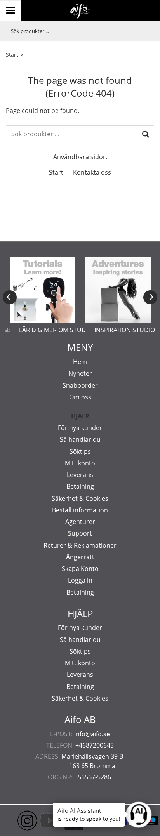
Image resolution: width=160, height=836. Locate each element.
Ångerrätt (80, 557)
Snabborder (80, 385)
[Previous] (10, 297)
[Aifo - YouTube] (38, 820)
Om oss (80, 397)
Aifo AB (80, 719)
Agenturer (80, 521)
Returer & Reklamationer (80, 545)
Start (12, 54)
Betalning (80, 486)
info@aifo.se (92, 734)
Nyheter (80, 373)
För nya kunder (80, 427)
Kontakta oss (92, 172)
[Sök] (145, 133)
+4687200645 (94, 745)
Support (80, 533)
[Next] (150, 297)
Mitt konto (80, 463)
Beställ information (80, 510)
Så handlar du (80, 439)
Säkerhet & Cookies (80, 498)
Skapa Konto (80, 568)
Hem (80, 361)
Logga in (80, 580)
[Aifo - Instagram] (15, 820)
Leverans (80, 474)
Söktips (80, 451)
